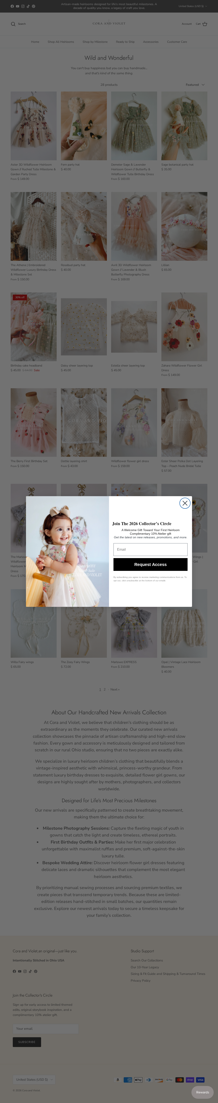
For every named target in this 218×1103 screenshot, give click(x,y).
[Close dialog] (185, 503)
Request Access (150, 564)
